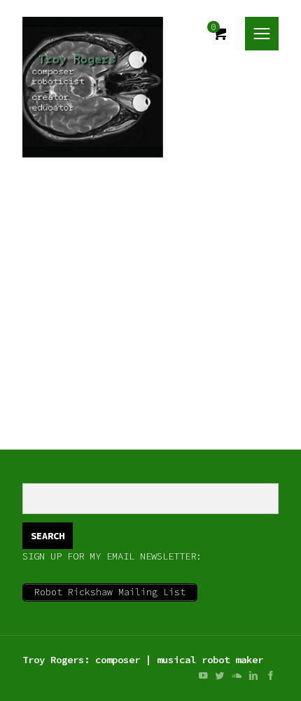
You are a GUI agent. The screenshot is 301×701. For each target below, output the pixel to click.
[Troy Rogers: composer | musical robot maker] (92, 87)
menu (262, 33)
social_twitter (219, 675)
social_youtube (203, 675)
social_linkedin (253, 675)
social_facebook (270, 675)
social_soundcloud (236, 675)
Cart (220, 33)
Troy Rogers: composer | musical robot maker (142, 659)
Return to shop (70, 382)
